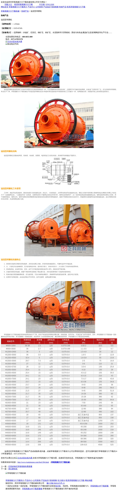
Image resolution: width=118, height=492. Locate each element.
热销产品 (62, 7)
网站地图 (88, 480)
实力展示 (61, 480)
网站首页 (4, 7)
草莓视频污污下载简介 (18, 7)
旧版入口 (8, 4)
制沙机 (58, 486)
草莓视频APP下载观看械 (32, 489)
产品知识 (47, 7)
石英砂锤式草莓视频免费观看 (20, 466)
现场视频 (55, 7)
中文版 (42, 4)
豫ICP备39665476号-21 (56, 483)
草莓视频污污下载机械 (10, 11)
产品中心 (31, 7)
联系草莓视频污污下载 (23, 4)
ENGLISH (50, 4)
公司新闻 (39, 7)
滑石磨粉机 (13, 469)
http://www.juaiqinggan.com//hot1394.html (33, 462)
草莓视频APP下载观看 (99, 486)
